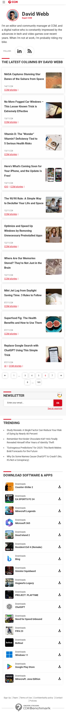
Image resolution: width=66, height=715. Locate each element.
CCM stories (10, 89)
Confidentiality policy (43, 698)
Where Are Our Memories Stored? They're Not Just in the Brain (23, 263)
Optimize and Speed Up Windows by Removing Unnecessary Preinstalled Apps (23, 230)
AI (5, 366)
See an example (55, 408)
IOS (6, 186)
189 (38, 382)
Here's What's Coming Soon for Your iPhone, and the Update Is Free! (23, 171)
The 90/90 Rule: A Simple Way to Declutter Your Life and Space (23, 201)
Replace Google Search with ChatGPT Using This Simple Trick (21, 350)
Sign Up (7, 698)
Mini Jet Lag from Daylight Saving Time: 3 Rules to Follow (23, 293)
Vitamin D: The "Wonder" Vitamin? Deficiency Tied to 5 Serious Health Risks (20, 138)
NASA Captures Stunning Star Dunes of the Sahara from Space (24, 77)
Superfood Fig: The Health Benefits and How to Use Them (23, 320)
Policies (33, 701)
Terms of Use (26, 698)
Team (15, 698)
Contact (58, 698)
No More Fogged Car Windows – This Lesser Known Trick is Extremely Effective (23, 106)
